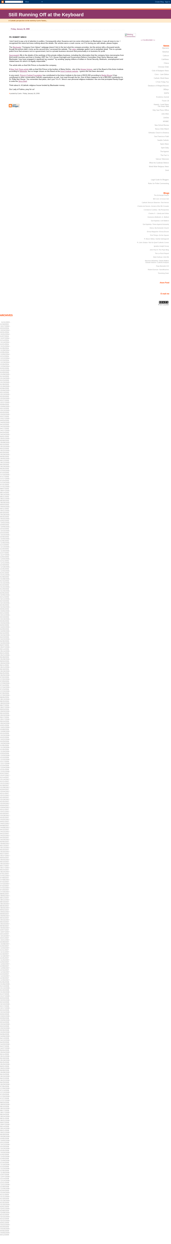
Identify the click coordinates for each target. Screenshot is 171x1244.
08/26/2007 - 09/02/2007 (5, 909)
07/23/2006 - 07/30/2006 (5, 692)
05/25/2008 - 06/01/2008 (5, 1065)
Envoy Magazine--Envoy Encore (158, 232)
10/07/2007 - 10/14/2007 (5, 933)
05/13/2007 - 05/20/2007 (5, 849)
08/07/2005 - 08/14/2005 (5, 492)
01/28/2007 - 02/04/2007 (5, 788)
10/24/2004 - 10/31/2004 (5, 331)
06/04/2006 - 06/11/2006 (5, 664)
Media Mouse (106, 75)
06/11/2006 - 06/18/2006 (5, 668)
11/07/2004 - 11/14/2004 (5, 339)
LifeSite (166, 118)
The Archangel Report (161, 195)
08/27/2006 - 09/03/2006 (5, 708)
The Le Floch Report (162, 253)
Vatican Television (162, 159)
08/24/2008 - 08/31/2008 (5, 1117)
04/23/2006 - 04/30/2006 (5, 640)
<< (141, 39)
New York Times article (20, 69)
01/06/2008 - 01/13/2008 (5, 985)
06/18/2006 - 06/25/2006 (5, 672)
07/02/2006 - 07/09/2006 (5, 680)
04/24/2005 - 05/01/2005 (5, 435)
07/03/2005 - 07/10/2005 (5, 472)
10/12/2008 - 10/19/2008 (5, 1145)
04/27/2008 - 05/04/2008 (5, 1049)
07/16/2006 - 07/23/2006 (5, 688)
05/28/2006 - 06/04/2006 (5, 660)
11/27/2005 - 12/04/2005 (5, 556)
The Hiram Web (163, 106)
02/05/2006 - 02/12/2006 (5, 596)
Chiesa (166, 63)
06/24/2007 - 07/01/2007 (5, 873)
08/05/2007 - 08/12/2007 (5, 897)
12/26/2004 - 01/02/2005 (5, 367)
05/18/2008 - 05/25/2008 (5, 1061)
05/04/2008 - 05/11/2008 (5, 1053)
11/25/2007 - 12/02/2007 (5, 961)
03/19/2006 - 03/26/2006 (5, 620)
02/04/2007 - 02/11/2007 (5, 792)
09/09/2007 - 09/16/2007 (5, 917)
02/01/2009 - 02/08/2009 (5, 1210)
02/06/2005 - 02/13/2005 (5, 391)
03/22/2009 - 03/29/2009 (5, 1226)
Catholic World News (161, 78)
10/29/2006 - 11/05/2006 (5, 744)
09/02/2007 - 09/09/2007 (5, 913)
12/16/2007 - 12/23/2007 (5, 973)
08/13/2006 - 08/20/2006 (5, 700)
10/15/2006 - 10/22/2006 (5, 736)
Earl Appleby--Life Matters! (160, 221)
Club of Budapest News (160, 71)
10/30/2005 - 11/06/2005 (5, 540)
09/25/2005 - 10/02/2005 (5, 520)
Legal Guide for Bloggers (160, 180)
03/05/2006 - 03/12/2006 (5, 612)
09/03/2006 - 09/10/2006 (5, 712)
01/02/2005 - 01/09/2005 (5, 371)
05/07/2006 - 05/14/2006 (5, 648)
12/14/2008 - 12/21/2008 (5, 1182)
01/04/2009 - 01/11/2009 (5, 1194)
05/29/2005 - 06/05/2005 (5, 456)
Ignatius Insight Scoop (161, 246)
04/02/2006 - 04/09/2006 (5, 628)
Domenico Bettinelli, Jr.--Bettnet (158, 217)
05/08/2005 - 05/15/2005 (5, 443)
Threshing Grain (163, 273)
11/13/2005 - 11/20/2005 (5, 548)
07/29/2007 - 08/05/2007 (5, 893)
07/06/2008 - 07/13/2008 (5, 1089)
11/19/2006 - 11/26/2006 (5, 748)
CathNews (165, 59)
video (74, 49)
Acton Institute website (69, 71)
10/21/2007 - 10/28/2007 (5, 941)
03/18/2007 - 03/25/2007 (5, 817)
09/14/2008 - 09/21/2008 (5, 1129)
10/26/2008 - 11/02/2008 (5, 1153)
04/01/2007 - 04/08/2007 (5, 825)
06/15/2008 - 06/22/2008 (5, 1077)
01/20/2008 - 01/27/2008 (5, 993)
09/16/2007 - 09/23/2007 (5, 921)
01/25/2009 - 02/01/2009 (5, 1206)
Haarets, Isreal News (161, 104)
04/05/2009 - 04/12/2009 (5, 1234)
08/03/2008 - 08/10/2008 (5, 1105)
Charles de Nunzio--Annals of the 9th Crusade (153, 206)
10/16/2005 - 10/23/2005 (5, 532)
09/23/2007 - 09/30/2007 (5, 925)
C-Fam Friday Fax (162, 82)
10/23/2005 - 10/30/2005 (5, 536)
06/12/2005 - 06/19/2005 (5, 464)
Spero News (164, 144)
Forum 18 (165, 101)
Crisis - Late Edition (162, 74)
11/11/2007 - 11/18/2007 (5, 953)
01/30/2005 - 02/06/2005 (5, 387)
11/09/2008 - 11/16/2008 (5, 1162)
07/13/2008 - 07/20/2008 (5, 1093)
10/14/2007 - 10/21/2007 (5, 937)
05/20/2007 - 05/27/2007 (5, 853)
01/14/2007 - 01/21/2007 (5, 780)
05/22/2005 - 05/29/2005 (5, 452)
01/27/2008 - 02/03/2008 (5, 997)
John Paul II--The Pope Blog (159, 250)
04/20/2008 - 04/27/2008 (5, 1045)
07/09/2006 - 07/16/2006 (5, 684)
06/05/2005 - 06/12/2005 (5, 460)
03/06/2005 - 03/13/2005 (5, 407)
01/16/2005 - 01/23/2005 (5, 379)
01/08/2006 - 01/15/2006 (5, 580)
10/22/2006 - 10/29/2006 (5, 740)
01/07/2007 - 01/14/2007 (5, 776)
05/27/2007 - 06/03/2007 (5, 857)
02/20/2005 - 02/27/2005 (5, 399)
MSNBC (166, 121)
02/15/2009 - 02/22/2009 (5, 1218)
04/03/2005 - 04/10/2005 (5, 423)
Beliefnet (165, 52)
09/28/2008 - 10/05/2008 (5, 1137)
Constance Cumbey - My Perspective (156, 210)
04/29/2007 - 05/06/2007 (5, 841)
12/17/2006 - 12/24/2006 (5, 764)
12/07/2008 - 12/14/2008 (5, 1178)
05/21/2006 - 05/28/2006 (5, 656)
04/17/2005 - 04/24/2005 (5, 431)
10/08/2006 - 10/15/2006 (5, 732)
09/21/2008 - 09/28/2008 (5, 1133)
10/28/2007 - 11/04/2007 (5, 945)
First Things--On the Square (159, 235)
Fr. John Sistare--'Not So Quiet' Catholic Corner (153, 242)
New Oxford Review (162, 125)
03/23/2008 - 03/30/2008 (5, 1029)
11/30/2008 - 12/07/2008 (5, 1174)
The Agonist (164, 151)
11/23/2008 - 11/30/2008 (5, 1170)
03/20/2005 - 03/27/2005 (5, 415)
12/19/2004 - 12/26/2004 (5, 363)
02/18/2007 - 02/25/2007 (5, 800)
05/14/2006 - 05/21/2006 (5, 652)
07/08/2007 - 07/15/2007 (5, 881)
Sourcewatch (14, 55)
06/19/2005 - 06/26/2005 (5, 468)
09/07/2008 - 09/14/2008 (5, 1125)
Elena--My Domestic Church (159, 228)
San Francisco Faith (161, 136)
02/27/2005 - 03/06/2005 (5, 403)
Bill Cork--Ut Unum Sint (161, 199)
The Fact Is (164, 155)
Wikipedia (23, 71)
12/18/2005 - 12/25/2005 (5, 568)
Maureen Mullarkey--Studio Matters (157, 261)
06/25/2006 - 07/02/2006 (5, 676)
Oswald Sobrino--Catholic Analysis (157, 262)
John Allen (165, 114)
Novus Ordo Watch (162, 129)
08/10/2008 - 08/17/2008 (5, 1109)
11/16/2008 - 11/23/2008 (5, 1166)
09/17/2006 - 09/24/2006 (5, 720)
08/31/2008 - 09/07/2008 (5, 1121)
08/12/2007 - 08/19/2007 (5, 901)
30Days (166, 89)
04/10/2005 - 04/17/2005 (5, 427)
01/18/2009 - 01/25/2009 (5, 1202)
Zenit (167, 170)
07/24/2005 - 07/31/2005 (5, 484)
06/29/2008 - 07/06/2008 (5, 1085)
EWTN (166, 93)
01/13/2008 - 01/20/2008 (5, 989)
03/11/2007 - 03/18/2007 (5, 813)
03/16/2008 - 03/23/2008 (5, 1025)
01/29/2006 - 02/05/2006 (5, 592)
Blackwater (17, 47)
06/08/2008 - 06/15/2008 (5, 1073)
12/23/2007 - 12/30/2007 (5, 977)
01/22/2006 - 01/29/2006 (5, 588)
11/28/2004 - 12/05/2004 (5, 351)
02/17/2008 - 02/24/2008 (5, 1009)
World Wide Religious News (159, 166)
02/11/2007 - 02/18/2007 (5, 796)
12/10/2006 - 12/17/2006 (5, 760)
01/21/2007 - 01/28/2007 (5, 784)
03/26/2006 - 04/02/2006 (5, 624)
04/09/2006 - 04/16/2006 (5, 632)
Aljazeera (165, 48)
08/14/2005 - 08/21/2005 (5, 496)
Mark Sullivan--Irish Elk (161, 257)
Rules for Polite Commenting (158, 183)
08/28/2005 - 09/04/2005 (5, 504)
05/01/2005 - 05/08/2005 (5, 439)
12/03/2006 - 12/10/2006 (5, 756)
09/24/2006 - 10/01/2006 (5, 724)
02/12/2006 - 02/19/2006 (5, 600)
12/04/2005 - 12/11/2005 (5, 560)
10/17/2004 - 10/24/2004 (5, 327)
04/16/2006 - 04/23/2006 (5, 636)
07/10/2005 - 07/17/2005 (5, 476)
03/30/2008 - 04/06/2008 (5, 1033)
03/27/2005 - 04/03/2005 (5, 419)
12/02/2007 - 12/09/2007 (5, 965)
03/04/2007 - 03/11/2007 (5, 809)
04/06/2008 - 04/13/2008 (5, 1037)
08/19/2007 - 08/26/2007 (5, 905)
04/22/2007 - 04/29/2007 (5, 837)
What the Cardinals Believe (159, 163)
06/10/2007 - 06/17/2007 (5, 865)
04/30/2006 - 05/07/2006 (5, 644)
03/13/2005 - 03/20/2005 (5, 411)
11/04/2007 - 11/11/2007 (5, 949)
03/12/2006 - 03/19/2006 (5, 616)
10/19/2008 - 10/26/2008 (5, 1149)
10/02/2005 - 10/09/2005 (5, 524)
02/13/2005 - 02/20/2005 (5, 395)
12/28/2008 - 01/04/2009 (5, 1190)
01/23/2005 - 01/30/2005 (5, 383)
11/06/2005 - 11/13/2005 (5, 544)
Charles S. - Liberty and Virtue (158, 213)
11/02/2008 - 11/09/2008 (5, 1158)
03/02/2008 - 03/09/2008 (5, 1017)
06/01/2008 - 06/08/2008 (5, 1069)
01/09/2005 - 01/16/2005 (5, 375)
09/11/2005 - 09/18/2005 (5, 512)
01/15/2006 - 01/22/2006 (5, 584)
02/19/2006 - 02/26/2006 (5, 604)
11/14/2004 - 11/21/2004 (5, 343)
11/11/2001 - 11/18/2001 (5, 323)
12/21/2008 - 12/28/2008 (5, 1186)
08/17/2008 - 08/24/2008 (5, 1113)
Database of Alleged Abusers (158, 86)
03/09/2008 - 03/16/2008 (5, 1021)
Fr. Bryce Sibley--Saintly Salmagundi (156, 239)
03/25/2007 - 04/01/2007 (5, 821)
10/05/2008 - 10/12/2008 (5, 1141)
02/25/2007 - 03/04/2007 (5, 805)
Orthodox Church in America (158, 133)
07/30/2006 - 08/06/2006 (5, 696)
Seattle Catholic (163, 140)
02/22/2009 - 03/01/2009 (5, 1222)
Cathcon (166, 56)
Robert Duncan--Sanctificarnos (158, 270)
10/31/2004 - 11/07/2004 (5, 335)
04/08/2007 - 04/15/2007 (5, 829)
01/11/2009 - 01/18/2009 (5, 1198)
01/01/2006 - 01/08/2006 (5, 576)
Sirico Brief (22, 81)
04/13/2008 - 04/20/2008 (5, 1041)
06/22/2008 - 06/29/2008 (5, 1081)
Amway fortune (86, 69)
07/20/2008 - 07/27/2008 (5, 1097)
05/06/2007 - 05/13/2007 (5, 845)
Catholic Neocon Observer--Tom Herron (155, 202)
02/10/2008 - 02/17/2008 (5, 1005)
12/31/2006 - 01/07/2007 (5, 772)
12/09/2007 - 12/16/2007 (5, 969)
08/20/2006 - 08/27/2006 (5, 704)
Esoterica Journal (162, 97)
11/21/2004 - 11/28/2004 (5, 347)
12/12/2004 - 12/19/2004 (5, 359)
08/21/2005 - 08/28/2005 (5, 500)
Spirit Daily (165, 148)
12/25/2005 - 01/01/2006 (5, 572)
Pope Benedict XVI (162, 266)
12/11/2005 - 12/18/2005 (5, 564)
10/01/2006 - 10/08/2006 (5, 728)
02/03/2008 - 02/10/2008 (5, 1001)
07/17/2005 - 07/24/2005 (5, 480)
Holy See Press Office (161, 110)
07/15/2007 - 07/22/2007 (5, 885)
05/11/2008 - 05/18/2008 (5, 1057)
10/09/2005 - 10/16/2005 (5, 528)
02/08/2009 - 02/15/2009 (5, 1214)
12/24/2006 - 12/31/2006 (5, 768)
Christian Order (163, 67)
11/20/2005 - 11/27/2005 (5, 552)
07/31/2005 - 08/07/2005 (5, 488)
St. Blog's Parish (148, 39)
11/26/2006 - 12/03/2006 (5, 752)
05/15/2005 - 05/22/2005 (5, 448)
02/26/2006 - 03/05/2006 (5, 608)
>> (154, 39)
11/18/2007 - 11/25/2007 (5, 957)
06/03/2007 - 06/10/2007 (5, 861)
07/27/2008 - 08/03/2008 (5, 1101)
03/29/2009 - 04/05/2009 (5, 1230)
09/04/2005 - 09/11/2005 (5, 508)
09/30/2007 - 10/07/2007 (5, 929)
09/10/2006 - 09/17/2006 (5, 716)
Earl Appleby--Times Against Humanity (156, 224)
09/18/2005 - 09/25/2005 (5, 516)
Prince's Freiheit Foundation (31, 75)
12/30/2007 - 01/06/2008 (5, 981)
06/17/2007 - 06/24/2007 (5, 869)
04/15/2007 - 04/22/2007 (5, 833)
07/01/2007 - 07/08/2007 (5, 877)
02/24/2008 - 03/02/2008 (5, 1013)
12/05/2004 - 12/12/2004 (5, 355)
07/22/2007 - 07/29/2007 (5, 889)
